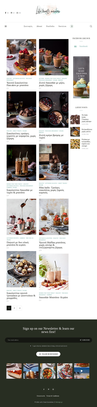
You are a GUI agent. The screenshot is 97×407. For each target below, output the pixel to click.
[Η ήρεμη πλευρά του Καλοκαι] (31, 371)
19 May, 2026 (85, 148)
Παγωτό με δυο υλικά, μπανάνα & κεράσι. (18, 243)
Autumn (41, 78)
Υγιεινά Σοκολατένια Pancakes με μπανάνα (17, 84)
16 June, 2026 (85, 134)
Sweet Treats (17, 131)
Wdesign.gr (59, 402)
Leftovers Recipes (19, 78)
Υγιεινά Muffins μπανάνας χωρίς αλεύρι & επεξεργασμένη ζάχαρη (52, 245)
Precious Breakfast (45, 80)
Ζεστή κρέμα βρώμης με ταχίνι (51, 136)
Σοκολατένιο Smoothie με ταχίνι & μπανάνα (20, 191)
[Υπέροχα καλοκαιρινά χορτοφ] (47, 371)
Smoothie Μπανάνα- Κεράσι (53, 297)
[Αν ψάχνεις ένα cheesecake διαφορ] (14, 371)
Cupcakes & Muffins (45, 238)
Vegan (55, 80)
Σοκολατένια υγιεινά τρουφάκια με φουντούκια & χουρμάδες (21, 295)
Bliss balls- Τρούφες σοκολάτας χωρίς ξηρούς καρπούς (51, 190)
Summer (9, 187)
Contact (81, 85)
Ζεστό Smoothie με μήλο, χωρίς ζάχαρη (52, 84)
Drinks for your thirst (53, 78)
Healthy (9, 78)
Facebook (83, 46)
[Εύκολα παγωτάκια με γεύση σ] (64, 371)
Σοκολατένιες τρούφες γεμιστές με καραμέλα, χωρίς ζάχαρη (21, 136)
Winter (60, 80)
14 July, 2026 (85, 124)
